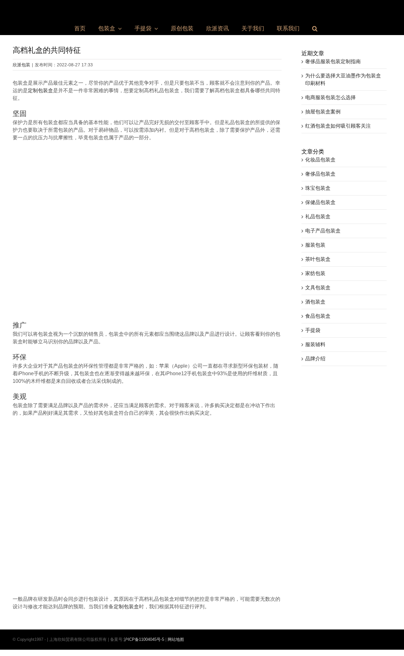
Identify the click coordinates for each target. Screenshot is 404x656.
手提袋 (312, 330)
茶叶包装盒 (317, 259)
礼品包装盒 (317, 216)
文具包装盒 (317, 287)
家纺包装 (315, 273)
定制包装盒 (40, 90)
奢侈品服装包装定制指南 (333, 61)
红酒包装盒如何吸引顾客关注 (338, 126)
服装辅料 (315, 344)
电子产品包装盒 (323, 230)
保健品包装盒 (320, 202)
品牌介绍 (315, 358)
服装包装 (315, 245)
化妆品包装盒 (320, 159)
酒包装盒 (315, 301)
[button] (315, 28)
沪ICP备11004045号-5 (144, 639)
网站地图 (176, 639)
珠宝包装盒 (317, 188)
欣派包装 (21, 64)
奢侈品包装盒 (320, 174)
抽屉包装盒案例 (323, 111)
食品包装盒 (317, 316)
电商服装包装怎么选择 (330, 97)
